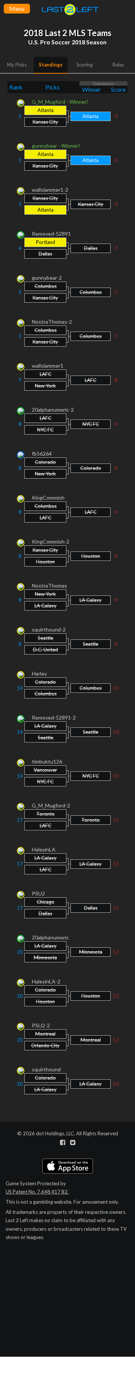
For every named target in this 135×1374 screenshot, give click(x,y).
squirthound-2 (49, 629)
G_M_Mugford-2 (51, 805)
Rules (118, 65)
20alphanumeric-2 (53, 409)
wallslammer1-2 (50, 189)
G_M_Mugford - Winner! (60, 101)
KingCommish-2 (50, 541)
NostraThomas (49, 585)
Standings (51, 65)
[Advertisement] (67, 1320)
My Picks (17, 65)
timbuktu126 (47, 761)
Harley (39, 673)
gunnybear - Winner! (56, 145)
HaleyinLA (44, 849)
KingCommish (48, 497)
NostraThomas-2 (52, 321)
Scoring (84, 65)
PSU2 (38, 893)
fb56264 (42, 453)
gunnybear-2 (47, 277)
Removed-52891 (51, 233)
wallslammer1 (47, 365)
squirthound (46, 1069)
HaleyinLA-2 (46, 981)
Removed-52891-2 (54, 717)
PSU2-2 (41, 1025)
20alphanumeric (50, 937)
